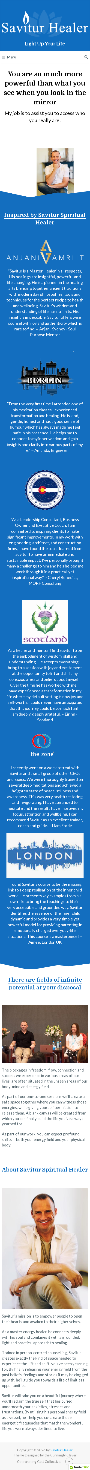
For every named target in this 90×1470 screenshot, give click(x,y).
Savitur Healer (61, 1450)
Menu (11, 57)
